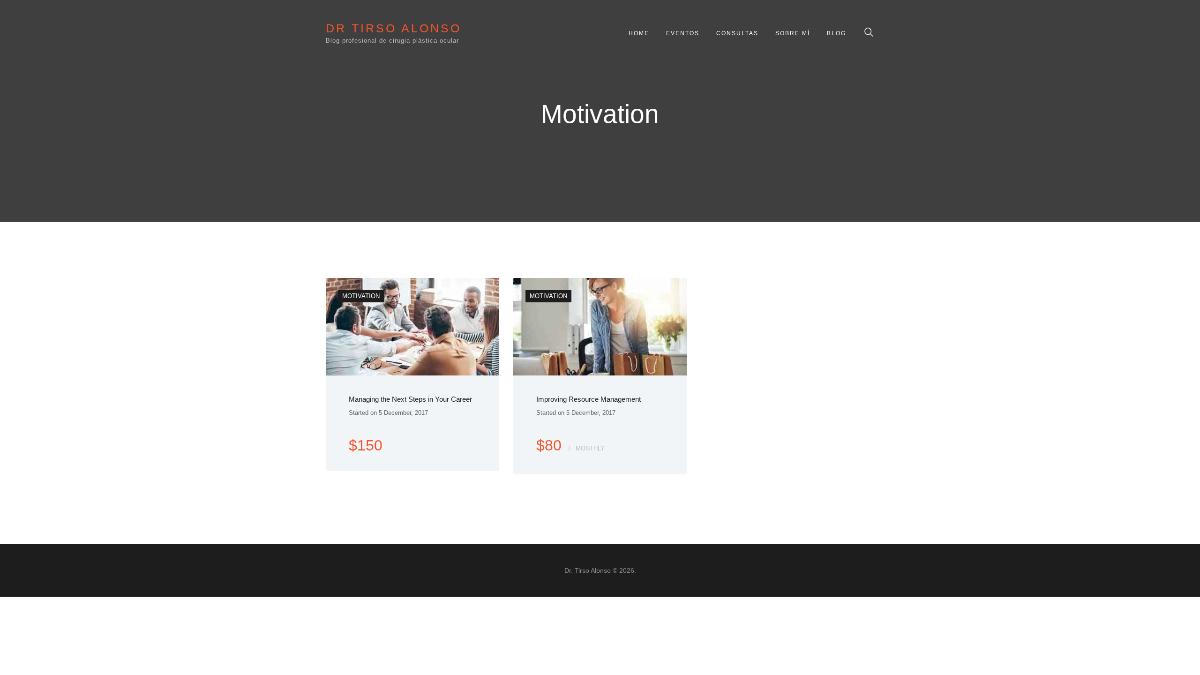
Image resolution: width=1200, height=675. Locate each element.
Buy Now (459, 434)
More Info (373, 434)
